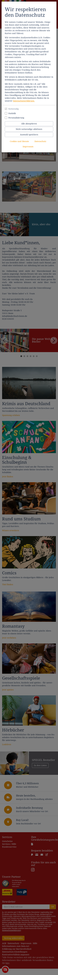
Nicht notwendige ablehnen (29, 129)
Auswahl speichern (29, 134)
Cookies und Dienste (19, 141)
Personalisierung (16, 118)
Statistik (12, 113)
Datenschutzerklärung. (24, 101)
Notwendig (13, 109)
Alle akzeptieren (29, 124)
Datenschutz (40, 141)
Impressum (28, 146)
